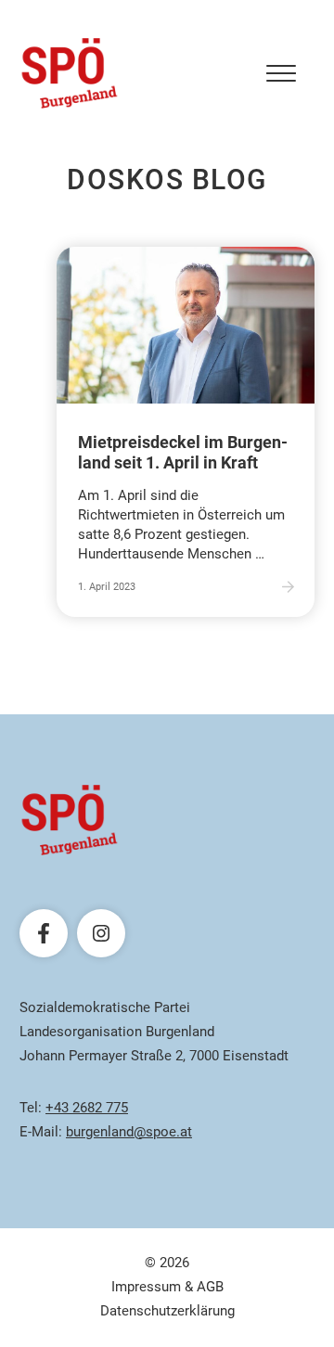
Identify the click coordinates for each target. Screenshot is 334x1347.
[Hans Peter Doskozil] (69, 73)
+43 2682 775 (86, 1107)
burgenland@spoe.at (129, 1131)
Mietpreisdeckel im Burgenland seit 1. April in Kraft (183, 452)
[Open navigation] (281, 73)
